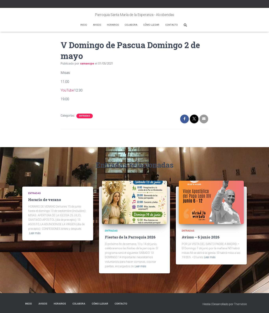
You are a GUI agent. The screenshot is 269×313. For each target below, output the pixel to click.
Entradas (84, 116)
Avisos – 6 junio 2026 (201, 237)
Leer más (35, 233)
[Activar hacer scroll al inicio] (261, 305)
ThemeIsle (240, 304)
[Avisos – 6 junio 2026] (211, 202)
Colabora (131, 24)
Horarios (113, 24)
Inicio (83, 24)
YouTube (67, 90)
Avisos (97, 24)
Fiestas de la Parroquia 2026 (130, 237)
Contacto (171, 24)
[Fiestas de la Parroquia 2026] (134, 202)
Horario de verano (44, 199)
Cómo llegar (151, 24)
